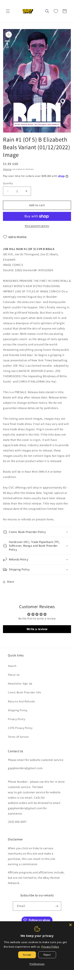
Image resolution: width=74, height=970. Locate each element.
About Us (14, 674)
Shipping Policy (17, 710)
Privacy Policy (16, 719)
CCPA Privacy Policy (20, 728)
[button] (8, 11)
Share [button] (10, 581)
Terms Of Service (18, 736)
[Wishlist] (56, 11)
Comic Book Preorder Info (24, 692)
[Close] (70, 925)
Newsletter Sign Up (20, 683)
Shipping (7, 169)
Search (12, 666)
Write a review (37, 629)
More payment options (37, 225)
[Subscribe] (56, 906)
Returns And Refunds (21, 701)
